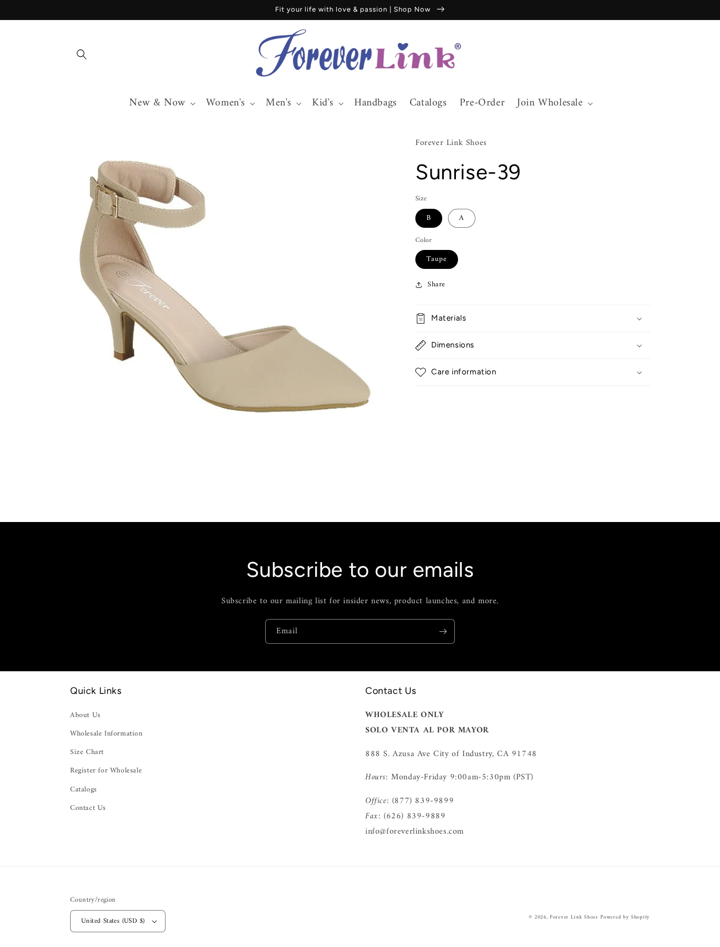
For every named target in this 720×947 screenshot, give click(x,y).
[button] (81, 54)
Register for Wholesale (106, 770)
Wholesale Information (106, 733)
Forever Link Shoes (574, 917)
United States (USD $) (112, 921)
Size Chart (87, 752)
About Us (85, 715)
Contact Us (88, 808)
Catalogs (83, 789)
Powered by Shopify (625, 917)
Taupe (436, 259)
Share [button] (436, 284)
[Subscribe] (442, 631)
